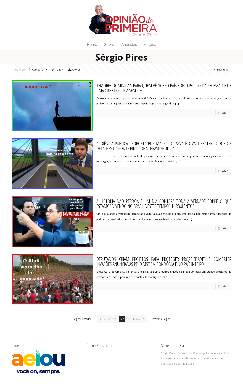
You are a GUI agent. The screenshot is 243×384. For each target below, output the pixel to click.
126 (115, 319)
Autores (75, 69)
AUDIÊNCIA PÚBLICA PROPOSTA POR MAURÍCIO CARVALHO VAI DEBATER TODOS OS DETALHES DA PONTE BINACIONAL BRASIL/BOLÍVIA (163, 146)
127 (122, 319)
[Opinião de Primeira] (121, 19)
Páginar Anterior (82, 319)
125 (108, 319)
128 (128, 319)
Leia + (225, 112)
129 (135, 319)
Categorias (38, 69)
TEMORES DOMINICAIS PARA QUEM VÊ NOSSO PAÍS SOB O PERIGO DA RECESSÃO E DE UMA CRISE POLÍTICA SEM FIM (163, 88)
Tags (58, 69)
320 (143, 319)
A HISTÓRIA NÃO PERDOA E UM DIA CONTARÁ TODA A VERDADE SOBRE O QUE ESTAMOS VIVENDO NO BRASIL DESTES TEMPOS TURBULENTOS (163, 203)
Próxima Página (161, 319)
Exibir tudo (222, 69)
